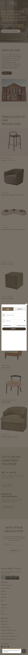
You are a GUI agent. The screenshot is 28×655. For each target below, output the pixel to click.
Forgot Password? (21, 325)
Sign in (13, 329)
